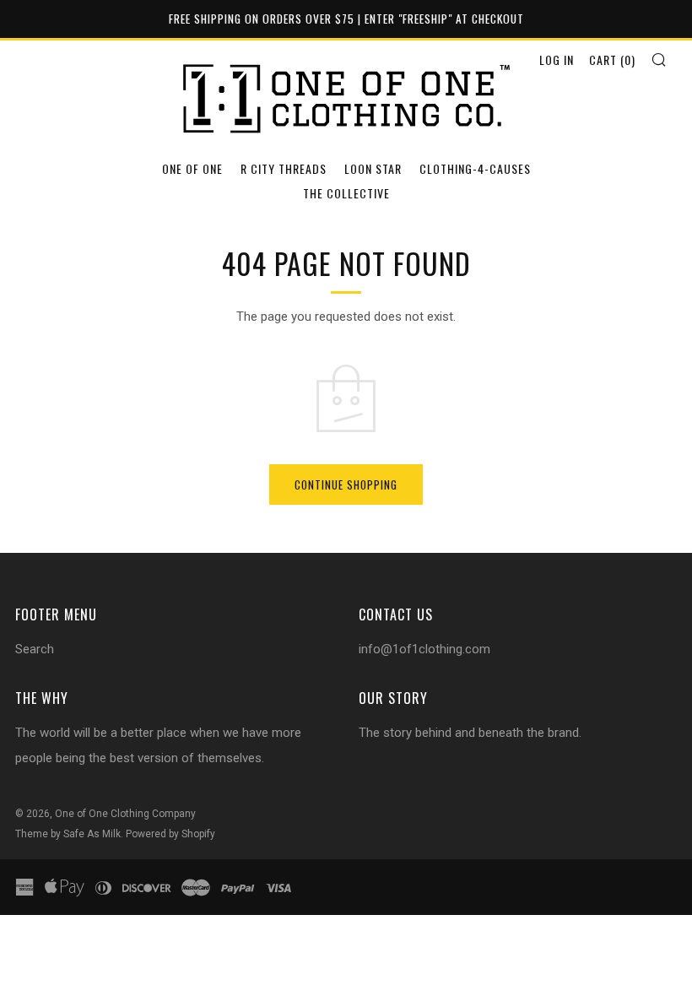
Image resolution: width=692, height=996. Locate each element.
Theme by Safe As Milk (68, 834)
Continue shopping (346, 484)
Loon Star (373, 168)
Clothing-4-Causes (475, 168)
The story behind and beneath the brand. (470, 732)
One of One (192, 168)
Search (34, 649)
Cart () (612, 59)
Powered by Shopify (170, 834)
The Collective (346, 193)
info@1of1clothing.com (424, 649)
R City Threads (284, 168)
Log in (556, 59)
